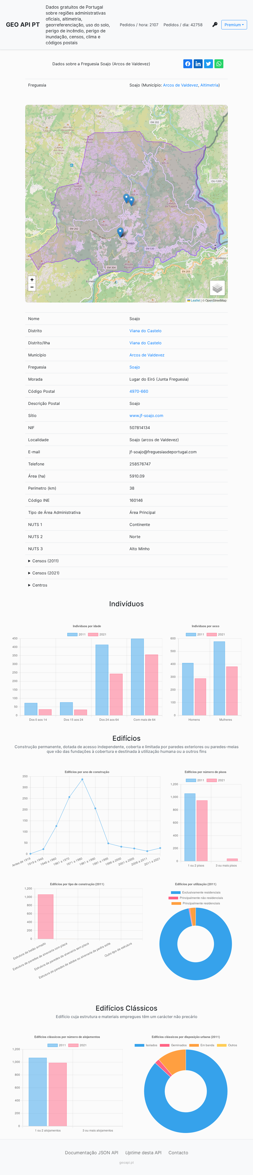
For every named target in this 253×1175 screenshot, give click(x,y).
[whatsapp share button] (218, 63)
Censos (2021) (46, 572)
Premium (233, 24)
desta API (143, 1152)
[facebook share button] (187, 63)
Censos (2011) (45, 560)
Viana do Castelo (145, 330)
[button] (126, 199)
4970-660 (138, 391)
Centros (39, 585)
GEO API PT (23, 24)
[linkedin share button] (198, 63)
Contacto (178, 1152)
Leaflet (195, 300)
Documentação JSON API (91, 1152)
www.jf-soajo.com (146, 415)
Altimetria (209, 85)
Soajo (134, 367)
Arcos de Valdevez (180, 85)
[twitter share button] (208, 63)
